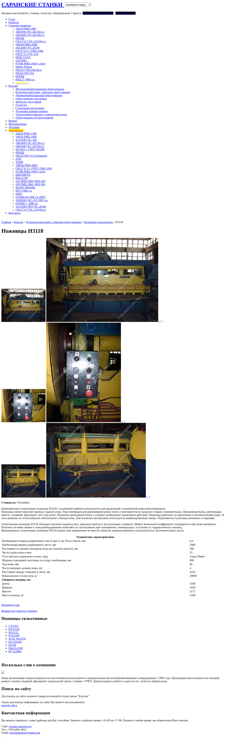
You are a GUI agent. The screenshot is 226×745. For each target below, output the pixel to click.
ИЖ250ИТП (23, 174)
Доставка (14, 127)
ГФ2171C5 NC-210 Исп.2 (31, 41)
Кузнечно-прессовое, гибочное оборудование (43, 92)
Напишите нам (10, 604)
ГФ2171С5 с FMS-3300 (29, 50)
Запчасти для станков (28, 101)
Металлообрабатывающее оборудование (40, 89)
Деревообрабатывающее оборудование (39, 95)
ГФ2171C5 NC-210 (27, 54)
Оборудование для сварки (31, 98)
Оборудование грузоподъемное (34, 117)
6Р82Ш (20, 38)
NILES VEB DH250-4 (29, 69)
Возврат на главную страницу (19, 610)
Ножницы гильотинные (99, 222)
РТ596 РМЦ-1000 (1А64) (30, 63)
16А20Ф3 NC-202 (26, 139)
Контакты (14, 212)
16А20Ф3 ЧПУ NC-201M (31, 206)
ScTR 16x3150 (17, 638)
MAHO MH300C (26, 187)
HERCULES (23, 57)
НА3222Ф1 (15, 641)
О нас (11, 19)
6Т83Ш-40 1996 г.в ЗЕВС (31, 197)
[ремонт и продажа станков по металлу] (1, 741)
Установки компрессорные (32, 111)
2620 (18, 158)
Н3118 (12, 645)
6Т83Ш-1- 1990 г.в (27, 203)
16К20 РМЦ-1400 (26, 133)
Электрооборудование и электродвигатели (41, 114)
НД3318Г (14, 635)
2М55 (19, 193)
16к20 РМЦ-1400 (26, 28)
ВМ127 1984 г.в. (25, 79)
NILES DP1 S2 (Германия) (31, 155)
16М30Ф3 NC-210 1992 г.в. (32, 200)
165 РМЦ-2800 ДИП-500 (30, 184)
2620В (19, 162)
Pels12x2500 (15, 648)
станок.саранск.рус (20, 726)
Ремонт (12, 120)
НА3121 (13, 632)
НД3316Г (14, 629)
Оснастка (21, 104)
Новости (13, 22)
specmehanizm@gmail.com (24, 732)
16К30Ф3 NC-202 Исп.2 (30, 31)
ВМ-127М (22, 177)
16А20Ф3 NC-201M (27, 47)
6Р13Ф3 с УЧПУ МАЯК (30, 149)
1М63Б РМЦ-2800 (26, 44)
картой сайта (9, 705)
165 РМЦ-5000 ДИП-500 (30, 181)
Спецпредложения (19, 25)
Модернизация (17, 123)
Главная (6, 222)
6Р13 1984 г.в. (24, 190)
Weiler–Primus (24, 66)
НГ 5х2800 (14, 651)
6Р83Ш (20, 76)
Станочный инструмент (30, 108)
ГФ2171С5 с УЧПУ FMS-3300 (34, 168)
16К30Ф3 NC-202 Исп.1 (30, 35)
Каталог (13, 85)
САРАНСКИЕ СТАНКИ (32, 4)
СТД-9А (13, 625)
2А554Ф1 (21, 60)
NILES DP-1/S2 (25, 73)
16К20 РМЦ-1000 (26, 136)
